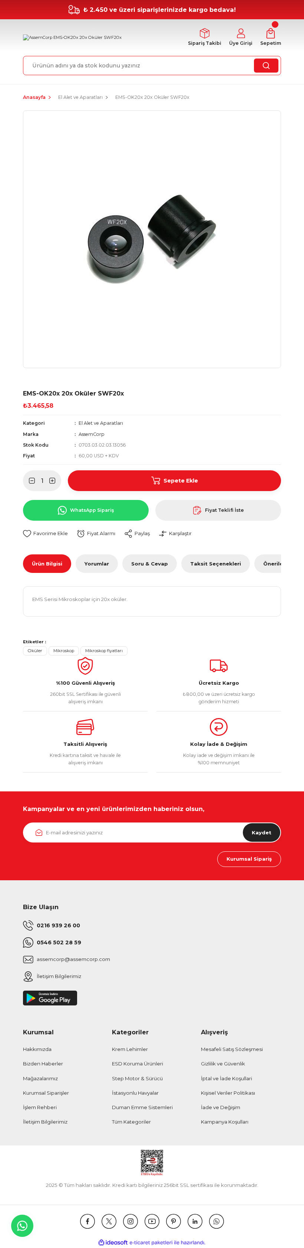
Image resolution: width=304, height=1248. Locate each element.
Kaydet (261, 832)
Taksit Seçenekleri (215, 564)
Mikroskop (63, 650)
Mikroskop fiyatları (104, 650)
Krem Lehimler (130, 1049)
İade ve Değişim (220, 1107)
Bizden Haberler (43, 1064)
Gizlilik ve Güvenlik (223, 1064)
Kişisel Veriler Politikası (228, 1093)
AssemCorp (92, 434)
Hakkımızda (37, 1049)
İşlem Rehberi (40, 1107)
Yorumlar (97, 564)
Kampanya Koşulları (224, 1122)
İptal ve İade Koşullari (226, 1078)
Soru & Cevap (149, 564)
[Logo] (72, 37)
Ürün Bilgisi (47, 564)
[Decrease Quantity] (29, 480)
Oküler (35, 650)
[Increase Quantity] (55, 480)
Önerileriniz (278, 564)
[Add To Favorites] (45, 534)
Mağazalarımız (40, 1078)
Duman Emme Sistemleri (142, 1107)
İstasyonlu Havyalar (135, 1093)
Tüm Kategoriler (131, 1122)
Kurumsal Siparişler (46, 1093)
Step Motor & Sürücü (137, 1078)
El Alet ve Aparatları (101, 423)
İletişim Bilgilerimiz (45, 1122)
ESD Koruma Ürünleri (137, 1064)
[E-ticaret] (151, 1242)
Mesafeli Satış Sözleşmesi (232, 1049)
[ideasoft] (113, 1242)
